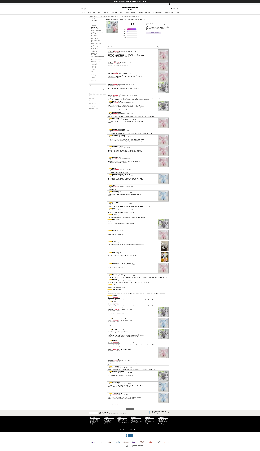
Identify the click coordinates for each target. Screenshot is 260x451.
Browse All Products (96, 61)
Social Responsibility (149, 421)
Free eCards (161, 423)
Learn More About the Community (160, 414)
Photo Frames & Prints (96, 30)
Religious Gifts (94, 35)
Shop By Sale (93, 422)
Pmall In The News (135, 422)
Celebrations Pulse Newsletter (162, 420)
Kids (94, 12)
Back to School (105, 12)
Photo (121, 12)
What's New (92, 106)
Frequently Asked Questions (121, 424)
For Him (89, 12)
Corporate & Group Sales (136, 421)
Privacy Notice (123, 413)
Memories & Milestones (97, 28)
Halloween (147, 12)
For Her (83, 12)
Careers (146, 422)
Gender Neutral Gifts (96, 58)
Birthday (133, 12)
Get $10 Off (93, 412)
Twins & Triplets (95, 54)
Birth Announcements (96, 59)
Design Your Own (169, 12)
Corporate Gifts (93, 108)
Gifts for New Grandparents (97, 56)
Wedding (127, 12)
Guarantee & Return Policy (123, 422)
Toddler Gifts (94, 51)
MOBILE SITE (128, 446)
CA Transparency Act (149, 425)
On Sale (177, 12)
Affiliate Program (107, 422)
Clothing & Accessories (96, 37)
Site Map (92, 423)
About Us (147, 419)
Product (91, 101)
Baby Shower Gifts (95, 45)
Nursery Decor (94, 48)
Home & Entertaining (157, 12)
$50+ (93, 69)
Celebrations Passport (109, 423)
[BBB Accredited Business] (129, 436)
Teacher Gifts (94, 76)
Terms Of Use (120, 425)
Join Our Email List (108, 420)
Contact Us (106, 419)
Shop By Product (94, 421)
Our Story (133, 419)
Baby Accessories (95, 41)
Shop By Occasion (94, 419)
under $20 (94, 64)
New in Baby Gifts (95, 40)
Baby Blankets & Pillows (97, 32)
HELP (133, 446)
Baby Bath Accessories (96, 33)
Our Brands (147, 420)
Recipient (93, 20)
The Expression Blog (162, 424)
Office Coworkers (95, 82)
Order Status (107, 421)
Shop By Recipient (94, 420)
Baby (99, 12)
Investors (146, 424)
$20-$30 (94, 66)
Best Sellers (114, 12)
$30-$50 (94, 67)
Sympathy (140, 12)
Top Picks (93, 25)
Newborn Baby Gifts (96, 43)
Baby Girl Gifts (94, 50)
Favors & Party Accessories (97, 46)
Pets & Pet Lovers (95, 79)
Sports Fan (93, 80)
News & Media (148, 423)
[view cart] (177, 8)
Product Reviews (94, 424)
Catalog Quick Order (108, 424)
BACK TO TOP (129, 409)
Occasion (92, 95)
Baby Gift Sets (94, 38)
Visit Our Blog (134, 420)
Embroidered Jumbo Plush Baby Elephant (119, 19)
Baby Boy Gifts (94, 53)
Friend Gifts (93, 77)
